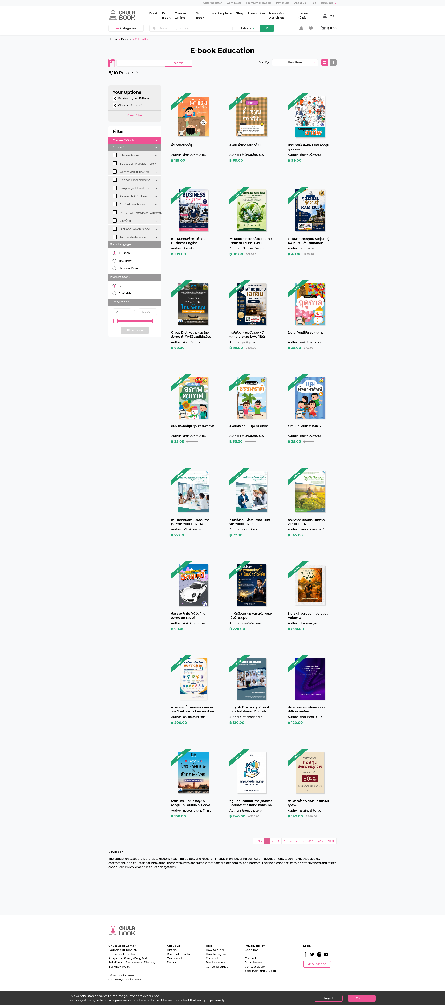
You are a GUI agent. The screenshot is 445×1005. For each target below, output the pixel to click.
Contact (250, 958)
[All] (116, 285)
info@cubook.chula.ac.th (123, 975)
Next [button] (330, 840)
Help (209, 945)
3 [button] (278, 840)
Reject (328, 998)
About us (173, 945)
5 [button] (291, 840)
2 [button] (272, 840)
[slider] (115, 321)
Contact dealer (255, 966)
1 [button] (267, 840)
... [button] (303, 840)
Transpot (212, 958)
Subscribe (319, 964)
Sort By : (264, 62)
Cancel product (217, 966)
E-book (246, 28)
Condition (252, 950)
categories (128, 28)
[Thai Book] (116, 260)
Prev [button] (259, 840)
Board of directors (179, 954)
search (178, 63)
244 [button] (311, 840)
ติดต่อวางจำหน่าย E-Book (260, 970)
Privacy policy (255, 945)
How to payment (218, 954)
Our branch (175, 958)
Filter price (135, 330)
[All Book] (116, 253)
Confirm (362, 998)
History (172, 950)
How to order (215, 950)
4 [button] (285, 840)
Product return (216, 962)
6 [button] (297, 840)
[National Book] (116, 268)
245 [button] (320, 840)
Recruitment (254, 962)
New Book (295, 62)
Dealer (171, 962)
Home (112, 39)
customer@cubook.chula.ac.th (126, 979)
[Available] (116, 293)
